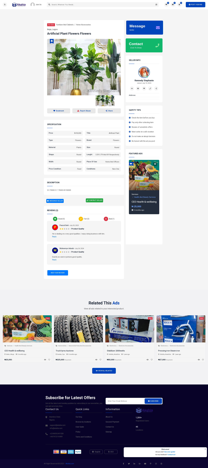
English (97, 452)
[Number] (150, 88)
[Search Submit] (49, 4)
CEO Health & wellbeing (144, 201)
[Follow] (144, 88)
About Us (109, 417)
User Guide (80, 427)
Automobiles (62, 346)
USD (112, 452)
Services (135, 194)
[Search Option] (156, 4)
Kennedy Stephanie (144, 80)
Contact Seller (95, 200)
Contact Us (110, 427)
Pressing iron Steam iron (169, 350)
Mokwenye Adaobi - (67, 249)
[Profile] (132, 88)
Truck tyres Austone (65, 350)
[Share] (156, 88)
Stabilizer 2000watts (116, 350)
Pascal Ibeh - (65, 225)
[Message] (138, 88)
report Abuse (85, 111)
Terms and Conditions (84, 437)
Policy (78, 432)
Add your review (58, 273)
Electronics (113, 346)
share (110, 111)
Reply (54, 236)
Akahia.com (70, 463)
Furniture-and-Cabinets (65, 24)
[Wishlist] (48, 360)
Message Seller (56, 201)
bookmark (60, 111)
